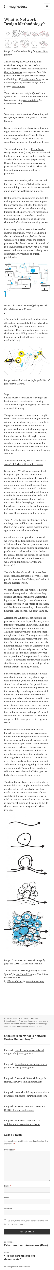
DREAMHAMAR (10, 1021)
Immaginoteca (16, 6)
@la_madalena (30, 100)
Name (7, 1186)
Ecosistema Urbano (16, 68)
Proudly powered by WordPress (17, 1266)
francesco (25, 1018)
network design (10, 1026)
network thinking (24, 1026)
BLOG (35, 1018)
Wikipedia (23, 617)
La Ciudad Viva (24, 96)
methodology (41, 1023)
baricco (24, 1021)
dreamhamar (18, 86)
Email (8, 1197)
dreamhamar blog (35, 981)
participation (36, 1026)
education (15, 1023)
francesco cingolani (27, 1023)
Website (8, 1208)
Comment (9, 1150)
